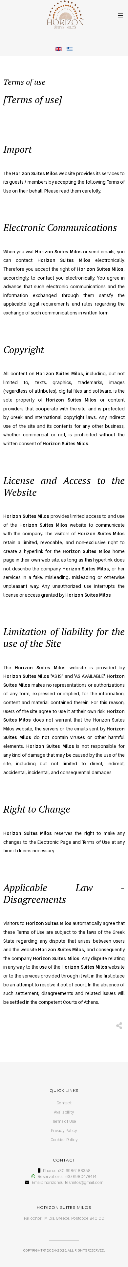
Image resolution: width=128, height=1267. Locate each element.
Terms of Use (64, 1121)
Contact (64, 1103)
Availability (64, 1112)
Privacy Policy (64, 1130)
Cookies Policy (64, 1140)
